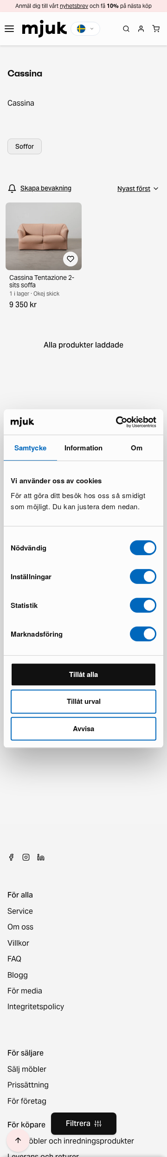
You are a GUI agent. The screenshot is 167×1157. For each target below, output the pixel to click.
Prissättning (28, 1085)
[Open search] (126, 28)
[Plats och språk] (85, 29)
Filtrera (78, 1123)
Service (20, 911)
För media (24, 991)
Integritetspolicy (35, 1007)
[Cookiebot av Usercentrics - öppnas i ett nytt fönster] (117, 422)
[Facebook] (11, 857)
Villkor (18, 943)
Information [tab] (83, 448)
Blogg (17, 975)
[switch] (143, 576)
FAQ (14, 959)
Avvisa (83, 728)
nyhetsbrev (74, 5)
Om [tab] (136, 448)
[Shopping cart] (155, 28)
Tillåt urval (84, 701)
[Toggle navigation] (9, 28)
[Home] (44, 29)
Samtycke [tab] (30, 448)
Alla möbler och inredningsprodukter (70, 1141)
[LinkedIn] (41, 857)
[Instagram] (26, 857)
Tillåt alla (83, 674)
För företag (26, 1101)
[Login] (141, 28)
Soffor (24, 146)
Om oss (20, 927)
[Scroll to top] (18, 1140)
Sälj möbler (26, 1069)
